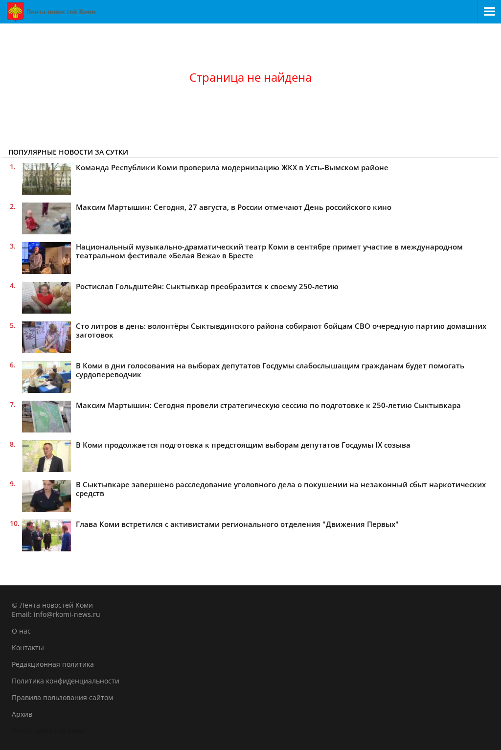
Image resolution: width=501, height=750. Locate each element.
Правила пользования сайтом (62, 697)
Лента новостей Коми (48, 730)
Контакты (28, 647)
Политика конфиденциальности (65, 680)
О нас (21, 631)
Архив (22, 714)
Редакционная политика (53, 664)
